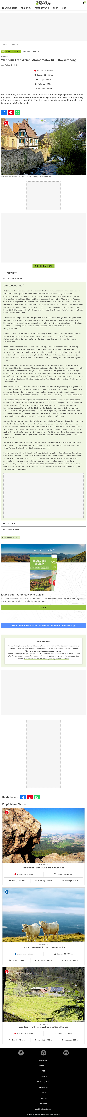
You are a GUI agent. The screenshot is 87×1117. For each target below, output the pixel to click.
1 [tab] (42, 121)
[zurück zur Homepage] (43, 3)
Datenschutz (43, 1065)
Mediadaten (43, 1087)
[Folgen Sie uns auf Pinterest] (43, 1052)
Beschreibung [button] (15, 278)
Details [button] (11, 523)
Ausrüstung (42, 8)
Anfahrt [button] (12, 273)
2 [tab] (45, 121)
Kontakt (43, 1098)
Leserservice (43, 1093)
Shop (55, 8)
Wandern (14, 44)
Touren (4, 44)
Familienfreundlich (10, 537)
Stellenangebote (43, 1082)
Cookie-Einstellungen (43, 1109)
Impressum (43, 1060)
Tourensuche (9, 8)
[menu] (4, 3)
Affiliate (44, 1076)
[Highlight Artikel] (83, 3)
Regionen (26, 8)
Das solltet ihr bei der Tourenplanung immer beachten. (46, 659)
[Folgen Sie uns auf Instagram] (66, 1052)
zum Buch (43, 607)
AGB (43, 1071)
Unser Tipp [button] (13, 529)
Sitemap (43, 1104)
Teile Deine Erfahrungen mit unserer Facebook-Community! (42, 626)
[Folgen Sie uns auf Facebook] (21, 1052)
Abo (64, 8)
